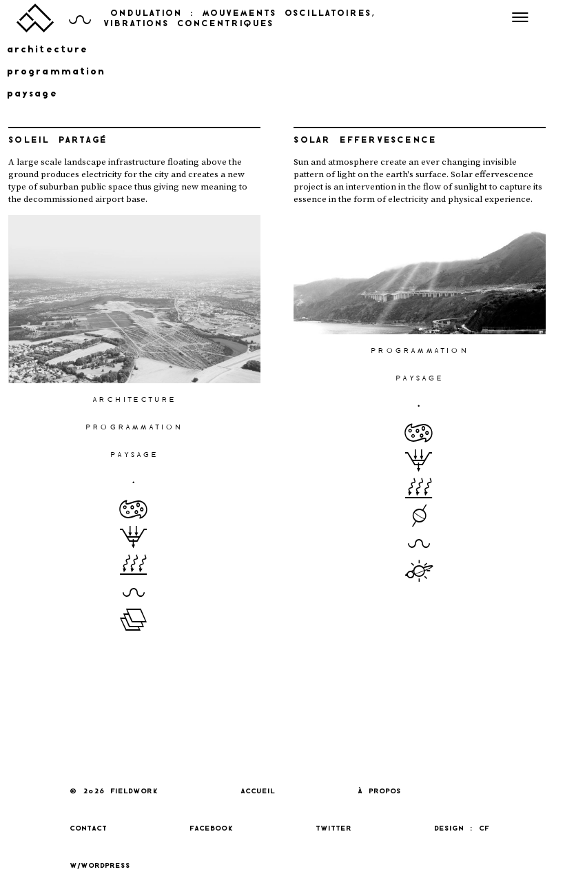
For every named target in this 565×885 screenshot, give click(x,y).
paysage (32, 94)
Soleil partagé (57, 140)
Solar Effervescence (365, 140)
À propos (379, 791)
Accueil (257, 791)
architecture (47, 50)
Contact (88, 829)
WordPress (105, 866)
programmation (56, 72)
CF (484, 829)
